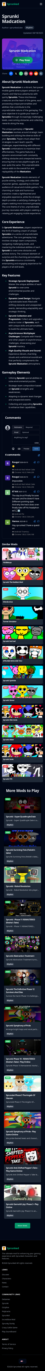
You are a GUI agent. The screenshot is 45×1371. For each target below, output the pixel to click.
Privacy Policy (7, 1348)
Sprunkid (6, 1315)
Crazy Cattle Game (9, 1327)
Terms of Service (9, 1344)
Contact (5, 1286)
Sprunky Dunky (8, 1323)
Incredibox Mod (8, 1319)
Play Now (24, 60)
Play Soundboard (9, 1331)
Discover (5, 1274)
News (4, 1282)
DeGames (6, 1299)
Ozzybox (5, 1307)
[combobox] (22, 1361)
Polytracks (6, 1311)
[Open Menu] (41, 4)
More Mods (22, 1225)
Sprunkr (5, 1303)
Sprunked (12, 1263)
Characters (6, 1278)
